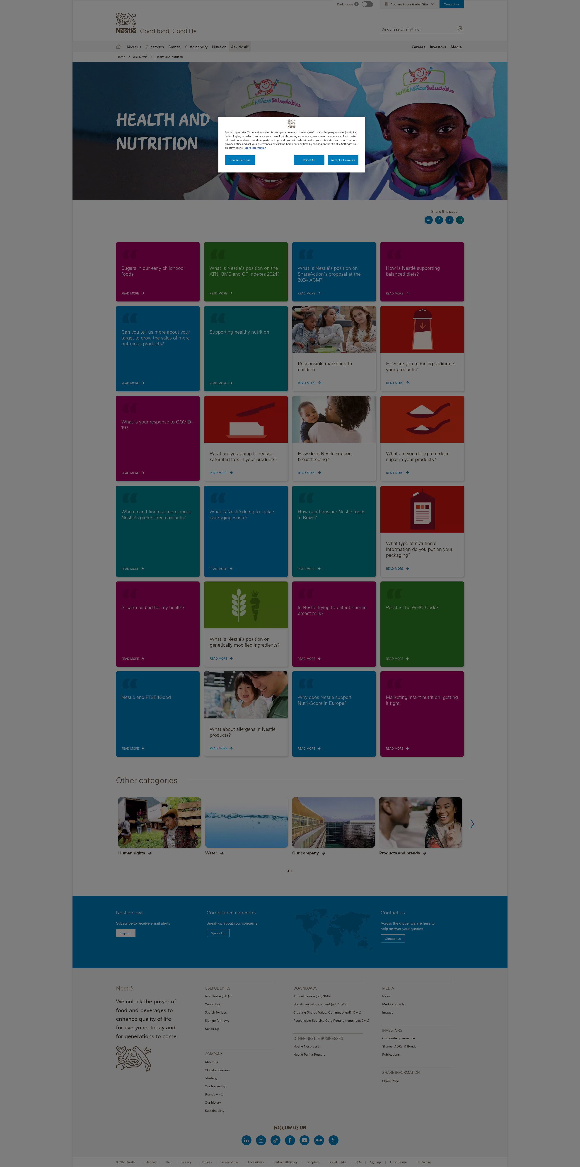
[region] (291, 144)
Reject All (309, 160)
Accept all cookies (343, 160)
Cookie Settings (240, 160)
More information (255, 147)
